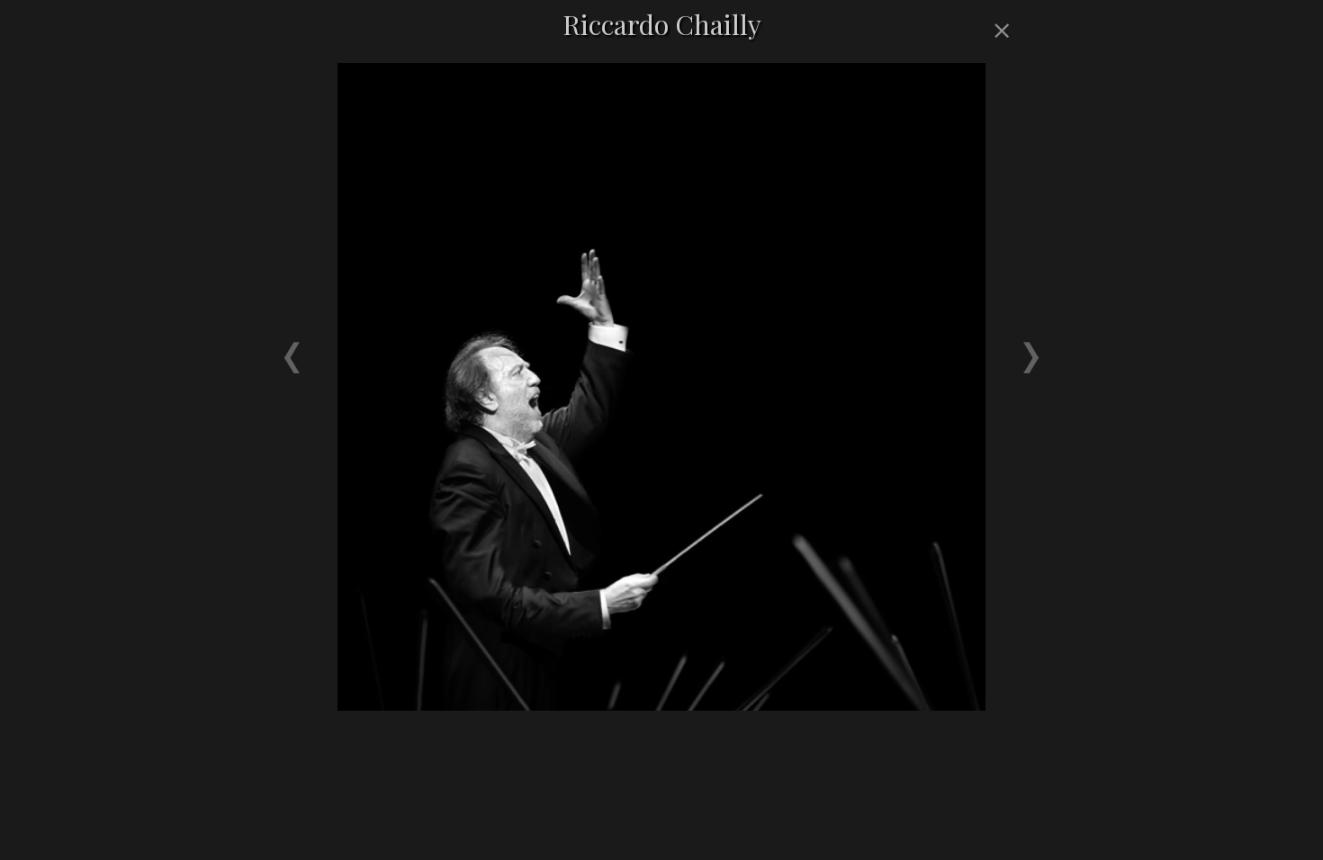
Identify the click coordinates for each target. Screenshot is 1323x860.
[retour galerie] (999, 31)
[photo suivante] (842, 342)
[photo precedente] (482, 342)
